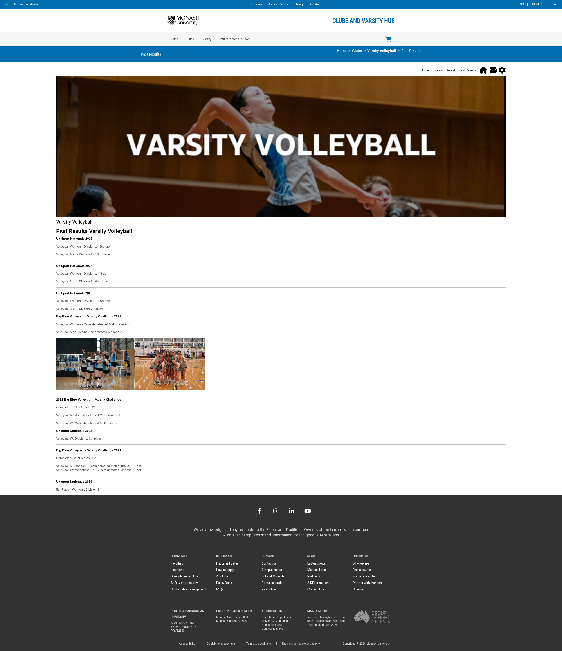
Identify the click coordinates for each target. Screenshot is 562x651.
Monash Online (277, 4)
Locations (177, 570)
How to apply (225, 570)
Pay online (269, 589)
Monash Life (315, 589)
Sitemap (359, 589)
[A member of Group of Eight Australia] (372, 616)
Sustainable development (188, 589)
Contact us (269, 563)
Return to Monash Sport (235, 39)
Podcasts (313, 576)
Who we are (361, 563)
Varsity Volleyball (381, 51)
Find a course (362, 570)
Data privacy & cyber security (301, 643)
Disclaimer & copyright (220, 643)
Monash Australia (26, 4)
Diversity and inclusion (186, 576)
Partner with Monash (367, 582)
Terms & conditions (258, 643)
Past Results (467, 70)
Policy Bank (224, 582)
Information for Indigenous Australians (306, 535)
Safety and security (184, 582)
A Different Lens (318, 582)
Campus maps (272, 570)
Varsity (207, 39)
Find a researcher (365, 576)
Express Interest (443, 70)
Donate (314, 4)
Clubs (190, 39)
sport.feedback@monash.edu (326, 620)
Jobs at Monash (273, 576)
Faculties (177, 563)
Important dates (227, 563)
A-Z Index (223, 576)
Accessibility (187, 643)
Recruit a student (273, 582)
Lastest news (316, 563)
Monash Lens (316, 570)
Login (522, 4)
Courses (256, 4)
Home (174, 39)
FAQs (219, 589)
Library (298, 4)
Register (535, 4)
